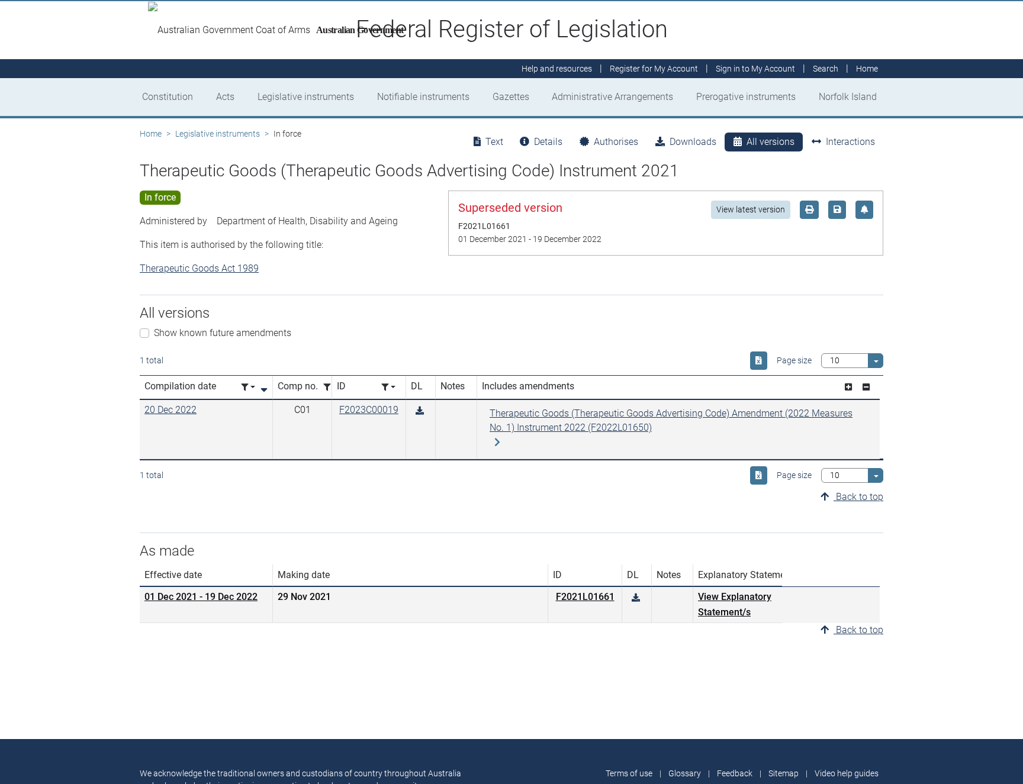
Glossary (684, 773)
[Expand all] (848, 387)
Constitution (167, 96)
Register (654, 68)
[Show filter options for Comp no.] (330, 387)
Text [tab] (494, 141)
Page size (794, 360)
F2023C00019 (368, 409)
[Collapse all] (866, 387)
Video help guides (847, 773)
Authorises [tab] (616, 141)
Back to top (858, 496)
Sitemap (783, 773)
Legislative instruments (306, 96)
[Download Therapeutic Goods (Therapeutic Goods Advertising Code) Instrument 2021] (420, 411)
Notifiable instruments (423, 96)
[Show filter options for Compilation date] (248, 387)
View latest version (750, 209)
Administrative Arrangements (612, 96)
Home (151, 133)
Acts (225, 96)
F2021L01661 (585, 596)
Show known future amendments (222, 332)
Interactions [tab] (850, 141)
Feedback (734, 773)
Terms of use (629, 773)
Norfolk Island (848, 96)
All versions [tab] (770, 141)
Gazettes (511, 96)
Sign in (755, 68)
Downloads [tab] (693, 141)
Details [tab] (548, 141)
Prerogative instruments (746, 96)
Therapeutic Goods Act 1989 (199, 268)
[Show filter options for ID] (388, 387)
